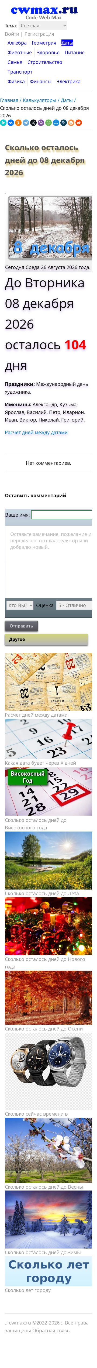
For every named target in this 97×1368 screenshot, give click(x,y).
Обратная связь (51, 1330)
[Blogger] (71, 122)
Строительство (44, 62)
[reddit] (78, 122)
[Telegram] (26, 122)
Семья (15, 62)
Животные (20, 52)
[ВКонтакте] (11, 122)
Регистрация (39, 34)
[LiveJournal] (63, 122)
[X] (33, 122)
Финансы (40, 81)
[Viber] (41, 122)
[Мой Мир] (56, 122)
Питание (75, 52)
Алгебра (17, 42)
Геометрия (44, 42)
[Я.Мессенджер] (3, 122)
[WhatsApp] (48, 122)
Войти (12, 34)
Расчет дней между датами (36, 432)
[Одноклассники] (18, 122)
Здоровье (48, 52)
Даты (67, 42)
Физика (16, 81)
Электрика (69, 81)
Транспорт (20, 71)
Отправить (21, 625)
